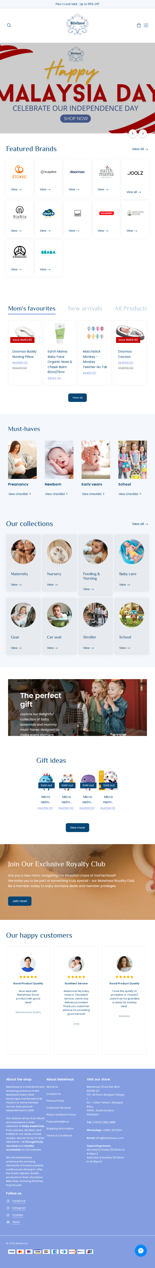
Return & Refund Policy (61, 1115)
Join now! (19, 901)
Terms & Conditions (59, 1135)
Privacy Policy (55, 1101)
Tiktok (16, 1222)
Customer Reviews (58, 1108)
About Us (52, 1087)
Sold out (46, 799)
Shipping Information (60, 1128)
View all (77, 397)
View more (77, 828)
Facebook (19, 1201)
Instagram (19, 1208)
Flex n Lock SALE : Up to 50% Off (77, 4)
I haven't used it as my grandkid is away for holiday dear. (124, 995)
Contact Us (53, 1094)
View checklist (18, 494)
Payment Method (57, 1122)
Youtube (17, 1215)
